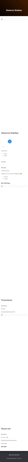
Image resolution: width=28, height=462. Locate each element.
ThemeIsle (19, 458)
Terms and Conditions (14, 455)
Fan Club (3, 162)
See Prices (4, 306)
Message (3, 167)
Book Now (4, 434)
